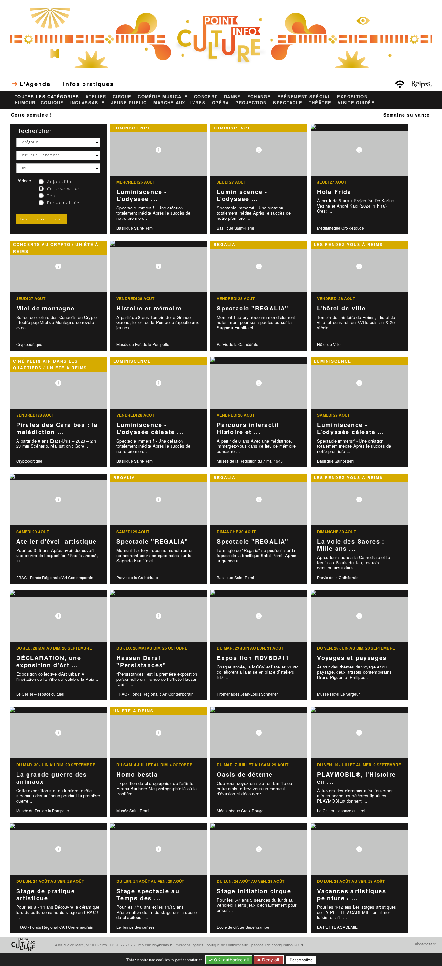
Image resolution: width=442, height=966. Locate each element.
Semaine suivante (406, 114)
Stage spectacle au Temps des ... (147, 895)
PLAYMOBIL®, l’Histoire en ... (356, 778)
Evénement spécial (304, 97)
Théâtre (320, 103)
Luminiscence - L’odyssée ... (141, 195)
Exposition (352, 97)
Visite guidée (356, 103)
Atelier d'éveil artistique (56, 541)
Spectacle (287, 103)
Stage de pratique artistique (45, 895)
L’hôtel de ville (341, 308)
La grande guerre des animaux (51, 778)
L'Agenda (34, 84)
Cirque (122, 97)
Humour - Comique (39, 103)
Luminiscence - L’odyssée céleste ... (150, 428)
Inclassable (87, 103)
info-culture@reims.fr (155, 944)
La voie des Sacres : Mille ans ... (351, 545)
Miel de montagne (45, 308)
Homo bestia (137, 774)
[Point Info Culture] (221, 37)
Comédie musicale (163, 97)
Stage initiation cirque (254, 891)
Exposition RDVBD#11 (253, 658)
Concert (205, 97)
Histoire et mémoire (149, 308)
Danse (232, 97)
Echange (259, 97)
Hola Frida (334, 191)
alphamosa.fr (425, 943)
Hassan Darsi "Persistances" (141, 661)
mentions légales (189, 944)
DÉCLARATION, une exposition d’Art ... (48, 661)
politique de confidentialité (227, 944)
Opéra (220, 103)
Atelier (95, 97)
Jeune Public (129, 103)
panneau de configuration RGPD (277, 944)
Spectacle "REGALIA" (253, 308)
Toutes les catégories (47, 97)
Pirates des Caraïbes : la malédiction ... (57, 428)
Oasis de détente (245, 774)
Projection (251, 103)
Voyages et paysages (352, 658)
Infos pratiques (88, 84)
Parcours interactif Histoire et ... (248, 428)
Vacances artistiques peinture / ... (351, 895)
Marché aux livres (179, 103)
